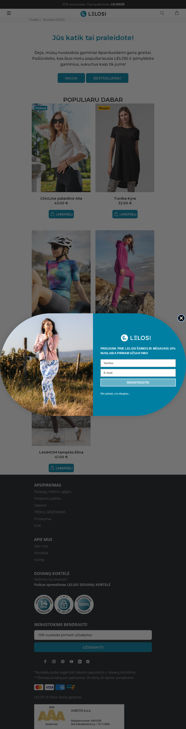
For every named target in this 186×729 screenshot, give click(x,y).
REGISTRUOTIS (138, 382)
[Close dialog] (181, 318)
